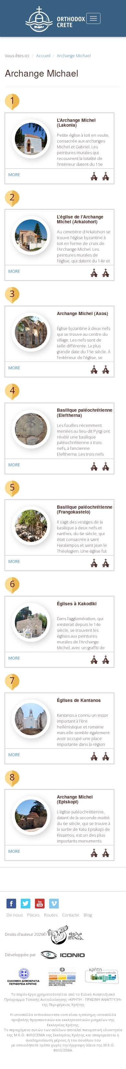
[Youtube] (40, 903)
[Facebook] (11, 903)
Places (33, 915)
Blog (88, 915)
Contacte (70, 915)
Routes (51, 915)
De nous (14, 915)
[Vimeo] (54, 903)
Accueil (43, 55)
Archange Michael (74, 55)
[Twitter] (25, 903)
